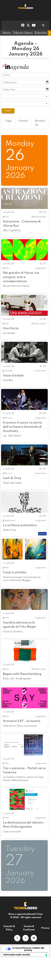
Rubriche (41, 32)
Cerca (8, 111)
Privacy (45, 928)
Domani (23, 120)
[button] (17, 938)
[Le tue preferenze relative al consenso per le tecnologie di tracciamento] (46, 955)
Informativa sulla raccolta (16, 954)
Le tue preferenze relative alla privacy (28, 948)
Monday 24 (40, 122)
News (6, 32)
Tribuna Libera (23, 32)
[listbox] (25, 96)
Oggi (8, 120)
